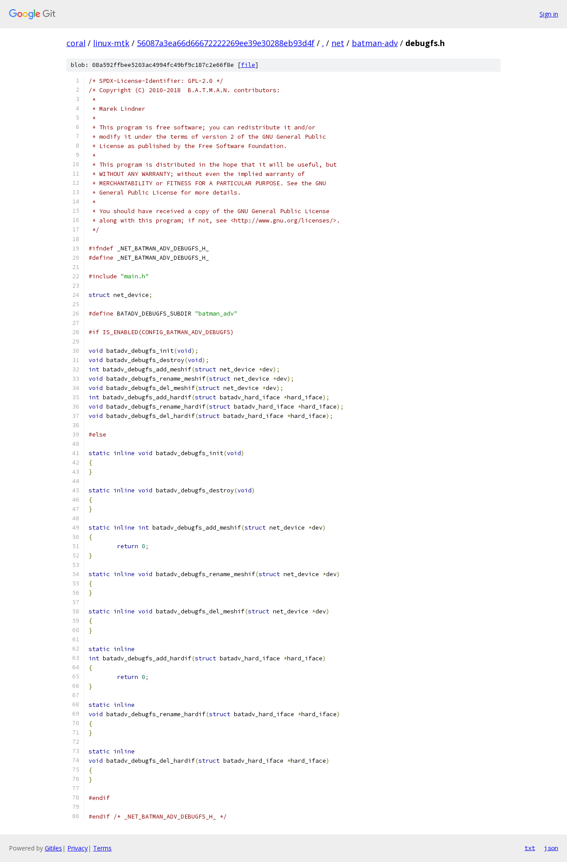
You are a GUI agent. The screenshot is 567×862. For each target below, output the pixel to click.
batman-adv (375, 43)
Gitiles (53, 848)
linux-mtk (111, 43)
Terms (102, 848)
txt (529, 848)
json (551, 848)
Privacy (77, 848)
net (337, 43)
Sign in (549, 14)
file (248, 65)
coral (75, 43)
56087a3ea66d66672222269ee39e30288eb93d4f (226, 43)
